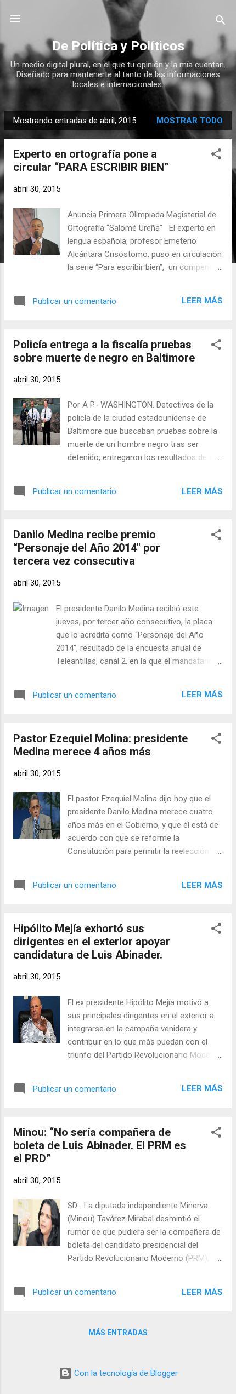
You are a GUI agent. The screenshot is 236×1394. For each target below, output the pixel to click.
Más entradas (118, 1332)
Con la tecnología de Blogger (125, 1373)
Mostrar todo (189, 120)
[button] (216, 155)
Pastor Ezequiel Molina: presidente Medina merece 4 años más (100, 745)
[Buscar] (220, 22)
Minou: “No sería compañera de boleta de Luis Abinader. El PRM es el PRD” (99, 1145)
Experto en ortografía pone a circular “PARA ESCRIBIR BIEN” (91, 160)
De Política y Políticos (118, 46)
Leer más (202, 301)
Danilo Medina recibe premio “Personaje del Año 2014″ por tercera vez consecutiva (86, 547)
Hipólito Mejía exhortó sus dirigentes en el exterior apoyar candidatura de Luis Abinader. (91, 941)
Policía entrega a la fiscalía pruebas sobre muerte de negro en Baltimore (104, 351)
